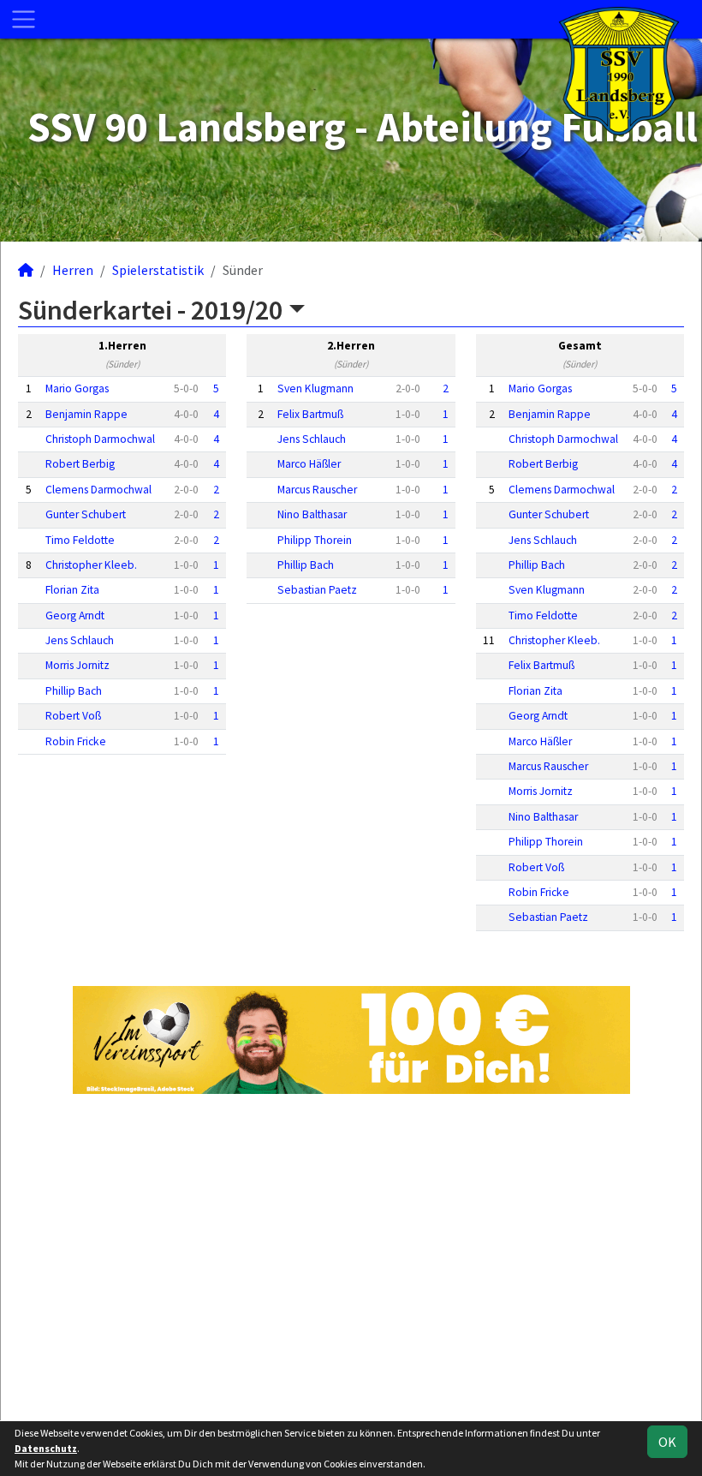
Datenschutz (46, 1448)
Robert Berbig (80, 464)
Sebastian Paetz (317, 590)
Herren (72, 269)
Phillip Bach (73, 691)
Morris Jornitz (77, 665)
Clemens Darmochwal (98, 489)
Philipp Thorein (314, 540)
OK (667, 1441)
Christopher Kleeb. (91, 565)
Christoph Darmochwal (100, 439)
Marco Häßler (309, 464)
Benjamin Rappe (86, 414)
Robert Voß (73, 715)
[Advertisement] (351, 1255)
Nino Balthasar (312, 514)
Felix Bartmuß (310, 414)
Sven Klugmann (315, 388)
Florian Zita (72, 590)
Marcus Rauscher (317, 489)
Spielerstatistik (158, 269)
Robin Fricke (75, 741)
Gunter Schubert (85, 514)
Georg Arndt (74, 615)
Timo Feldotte (80, 540)
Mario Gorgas (77, 388)
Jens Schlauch (79, 640)
